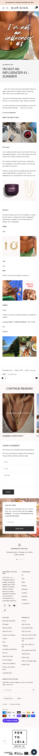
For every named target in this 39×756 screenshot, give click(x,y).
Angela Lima (6, 584)
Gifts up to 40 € (26, 631)
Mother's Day (26, 664)
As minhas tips (7, 64)
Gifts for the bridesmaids (29, 661)
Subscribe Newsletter (8, 621)
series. (4, 310)
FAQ (3, 642)
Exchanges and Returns (9, 649)
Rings (23, 582)
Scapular (24, 593)
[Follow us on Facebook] (4, 605)
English (19, 698)
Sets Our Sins (26, 624)
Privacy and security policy (8, 668)
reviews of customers (8, 635)
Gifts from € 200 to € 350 (28, 646)
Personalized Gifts (27, 628)
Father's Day (25, 657)
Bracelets (24, 596)
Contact (4, 638)
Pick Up (4, 653)
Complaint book (7, 673)
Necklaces (25, 589)
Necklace (16, 222)
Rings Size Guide (7, 656)
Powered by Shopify (15, 704)
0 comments (32, 370)
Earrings (24, 585)
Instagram (5, 322)
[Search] (7, 8)
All (22, 575)
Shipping (5, 646)
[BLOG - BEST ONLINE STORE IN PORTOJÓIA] (19, 731)
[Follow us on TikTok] (4, 610)
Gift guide (5, 624)
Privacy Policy (6, 456)
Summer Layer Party (13, 436)
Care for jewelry (7, 660)
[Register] (33, 690)
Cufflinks (24, 600)
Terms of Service (19, 456)
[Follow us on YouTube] (14, 605)
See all (24, 621)
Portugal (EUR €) (8, 698)
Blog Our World (7, 628)
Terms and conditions (8, 663)
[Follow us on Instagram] (9, 605)
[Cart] (35, 8)
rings (3, 231)
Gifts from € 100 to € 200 (28, 640)
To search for (26, 603)
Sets (23, 578)
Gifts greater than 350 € (29, 650)
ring (3, 266)
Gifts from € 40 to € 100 (29, 635)
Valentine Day (26, 654)
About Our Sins (7, 631)
